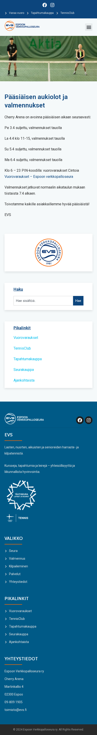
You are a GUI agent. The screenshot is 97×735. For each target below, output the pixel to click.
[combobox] (43, 301)
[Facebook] (44, 5)
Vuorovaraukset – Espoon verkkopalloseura (39, 176)
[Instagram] (52, 5)
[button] (88, 27)
